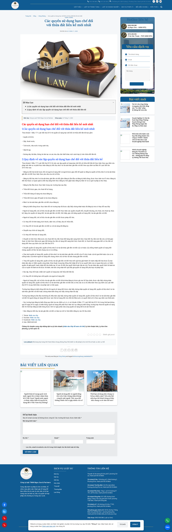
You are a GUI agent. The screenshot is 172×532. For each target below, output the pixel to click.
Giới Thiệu (77, 7)
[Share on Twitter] (65, 350)
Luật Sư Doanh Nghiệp (110, 7)
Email (56, 438)
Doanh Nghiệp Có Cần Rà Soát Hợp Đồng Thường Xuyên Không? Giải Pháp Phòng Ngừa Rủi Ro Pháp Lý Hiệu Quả (140, 122)
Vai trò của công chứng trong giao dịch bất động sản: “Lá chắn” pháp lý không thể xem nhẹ (140, 107)
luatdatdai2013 (88, 356)
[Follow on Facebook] (154, 1)
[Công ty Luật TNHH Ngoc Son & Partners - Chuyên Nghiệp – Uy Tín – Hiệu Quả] (15, 6)
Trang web (90, 438)
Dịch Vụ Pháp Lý (127, 7)
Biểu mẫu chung (142, 7)
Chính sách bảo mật (48, 526)
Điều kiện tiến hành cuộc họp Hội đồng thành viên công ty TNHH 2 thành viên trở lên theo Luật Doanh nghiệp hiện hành (140, 137)
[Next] (114, 385)
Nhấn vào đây (33, 315)
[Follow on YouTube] (160, 1)
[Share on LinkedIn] (76, 350)
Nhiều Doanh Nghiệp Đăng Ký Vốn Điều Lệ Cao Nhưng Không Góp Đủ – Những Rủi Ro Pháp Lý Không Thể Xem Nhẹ (140, 153)
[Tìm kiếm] (161, 7)
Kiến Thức (154, 7)
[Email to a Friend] (69, 350)
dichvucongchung (78, 356)
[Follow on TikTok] (157, 1)
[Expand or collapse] (113, 102)
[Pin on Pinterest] (72, 350)
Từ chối (123, 524)
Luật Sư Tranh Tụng (91, 7)
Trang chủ (28, 16)
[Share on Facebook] (61, 350)
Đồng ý (135, 524)
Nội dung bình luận (30, 421)
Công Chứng (42, 16)
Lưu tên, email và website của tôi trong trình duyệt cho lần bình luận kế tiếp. (52, 447)
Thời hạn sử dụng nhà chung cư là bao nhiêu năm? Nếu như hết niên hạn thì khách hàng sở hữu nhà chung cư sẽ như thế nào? (102, 397)
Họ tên (26, 438)
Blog (34, 16)
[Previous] (23, 385)
